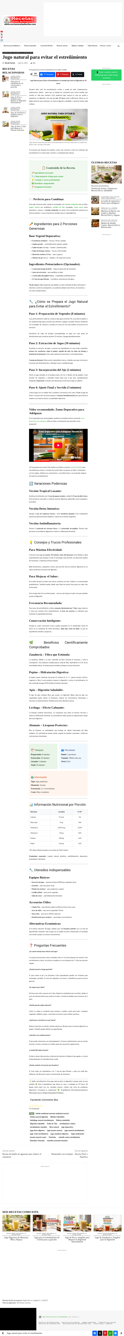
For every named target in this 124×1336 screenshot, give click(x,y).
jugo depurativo (67, 1127)
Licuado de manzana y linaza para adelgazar (110, 202)
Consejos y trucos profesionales (47, 180)
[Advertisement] (83, 19)
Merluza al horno (109, 208)
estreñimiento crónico (67, 1124)
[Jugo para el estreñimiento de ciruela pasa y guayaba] (5, 78)
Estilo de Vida (52, 1124)
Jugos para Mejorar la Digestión (17, 52)
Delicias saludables (63, 1120)
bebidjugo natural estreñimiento (42, 1120)
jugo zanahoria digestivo (60, 1134)
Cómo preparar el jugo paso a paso (48, 176)
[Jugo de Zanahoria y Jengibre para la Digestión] (5, 110)
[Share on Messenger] (115, 1333)
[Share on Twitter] (100, 1333)
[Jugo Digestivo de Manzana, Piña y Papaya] (16, 1223)
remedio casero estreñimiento (69, 1137)
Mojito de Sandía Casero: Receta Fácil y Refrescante (110, 225)
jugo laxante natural (54, 1130)
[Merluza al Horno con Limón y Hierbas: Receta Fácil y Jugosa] (95, 211)
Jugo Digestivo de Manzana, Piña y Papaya (16, 1238)
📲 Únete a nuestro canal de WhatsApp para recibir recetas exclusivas (106, 75)
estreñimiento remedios (38, 1127)
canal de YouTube (76, 467)
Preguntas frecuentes (43, 187)
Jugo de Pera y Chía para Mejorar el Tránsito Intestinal (18, 128)
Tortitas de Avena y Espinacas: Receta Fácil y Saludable (104, 189)
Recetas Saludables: (100, 185)
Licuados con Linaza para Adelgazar (110, 197)
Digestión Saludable (37, 1124)
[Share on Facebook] (94, 1333)
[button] (118, 46)
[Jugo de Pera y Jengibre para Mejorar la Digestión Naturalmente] (5, 94)
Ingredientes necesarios (43, 173)
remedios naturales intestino (57, 1141)
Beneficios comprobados (44, 183)
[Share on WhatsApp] (110, 1333)
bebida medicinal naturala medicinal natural (52, 1113)
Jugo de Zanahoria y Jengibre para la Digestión (18, 114)
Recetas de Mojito (109, 220)
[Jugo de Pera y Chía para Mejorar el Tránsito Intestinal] (5, 123)
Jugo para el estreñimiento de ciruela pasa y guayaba (17, 84)
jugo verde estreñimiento (39, 1134)
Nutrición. (52, 1137)
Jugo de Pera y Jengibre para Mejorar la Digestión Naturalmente (18, 99)
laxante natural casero (38, 1137)
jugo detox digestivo (37, 1130)
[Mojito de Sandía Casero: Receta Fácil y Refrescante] (95, 223)
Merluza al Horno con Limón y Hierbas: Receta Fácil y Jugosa (110, 213)
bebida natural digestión (39, 1117)
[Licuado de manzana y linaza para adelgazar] (95, 200)
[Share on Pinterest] (105, 1333)
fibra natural (54, 1127)
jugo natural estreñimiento (74, 1130)
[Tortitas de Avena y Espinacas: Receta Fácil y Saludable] (106, 174)
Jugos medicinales (77, 1134)
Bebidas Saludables (57, 1117)
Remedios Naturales (37, 1141)
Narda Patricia (10, 63)
